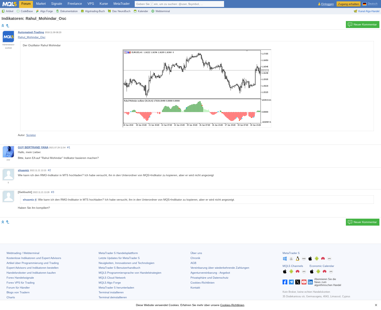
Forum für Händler (18, 287)
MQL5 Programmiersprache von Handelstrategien (130, 272)
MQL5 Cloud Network (112, 277)
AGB (193, 263)
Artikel (9, 11)
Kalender (143, 11)
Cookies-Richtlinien (202, 282)
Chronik (195, 258)
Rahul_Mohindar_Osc (31, 37)
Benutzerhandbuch (119, 267)
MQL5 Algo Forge (110, 282)
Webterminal (163, 11)
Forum (26, 3)
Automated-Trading (31, 32)
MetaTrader (122, 3)
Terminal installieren (111, 292)
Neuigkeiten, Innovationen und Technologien (126, 263)
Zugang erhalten (348, 4)
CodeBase (27, 11)
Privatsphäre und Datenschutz (209, 277)
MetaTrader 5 (291, 253)
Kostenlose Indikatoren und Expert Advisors (34, 258)
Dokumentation (69, 11)
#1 (68, 147)
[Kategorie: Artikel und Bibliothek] (7, 25)
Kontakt (195, 287)
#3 (52, 192)
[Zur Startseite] (3, 25)
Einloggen (327, 4)
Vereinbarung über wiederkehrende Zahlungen (219, 267)
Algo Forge (46, 11)
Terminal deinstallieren (113, 297)
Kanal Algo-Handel (368, 11)
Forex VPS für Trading (21, 282)
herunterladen (116, 287)
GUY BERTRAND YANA (33, 147)
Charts (11, 297)
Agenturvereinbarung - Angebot (210, 272)
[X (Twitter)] (297, 282)
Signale (56, 3)
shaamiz (23, 170)
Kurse (104, 3)
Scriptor (31, 135)
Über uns (196, 253)
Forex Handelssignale (20, 277)
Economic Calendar (322, 266)
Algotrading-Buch (95, 11)
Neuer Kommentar (365, 24)
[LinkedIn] (310, 282)
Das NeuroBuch (121, 11)
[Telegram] (291, 282)
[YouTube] (304, 282)
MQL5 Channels (293, 266)
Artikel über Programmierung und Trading (33, 263)
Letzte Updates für (119, 258)
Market (41, 3)
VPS (91, 3)
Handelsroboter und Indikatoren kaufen (31, 272)
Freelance (75, 3)
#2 (49, 170)
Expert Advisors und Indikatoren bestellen (33, 267)
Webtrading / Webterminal (23, 253)
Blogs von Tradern (18, 292)
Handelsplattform (118, 253)
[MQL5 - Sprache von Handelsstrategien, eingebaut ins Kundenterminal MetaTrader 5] (9, 4)
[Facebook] (285, 282)
